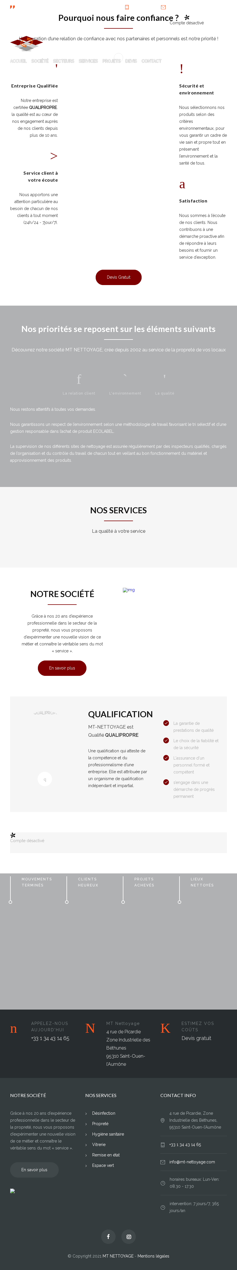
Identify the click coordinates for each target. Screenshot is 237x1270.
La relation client (79, 393)
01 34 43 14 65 (144, 7)
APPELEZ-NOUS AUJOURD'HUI (49, 1026)
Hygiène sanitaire (108, 1134)
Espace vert (103, 1165)
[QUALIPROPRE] (45, 779)
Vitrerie (98, 1144)
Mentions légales (153, 1256)
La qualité (165, 393)
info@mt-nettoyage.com (189, 7)
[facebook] (209, 21)
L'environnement (125, 393)
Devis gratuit (196, 1038)
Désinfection (103, 1113)
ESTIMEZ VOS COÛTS (198, 1026)
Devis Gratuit (118, 277)
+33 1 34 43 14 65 (50, 1038)
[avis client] (43, 1191)
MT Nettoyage (123, 1023)
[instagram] (220, 21)
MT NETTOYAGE (118, 1256)
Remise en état (106, 1155)
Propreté (100, 1123)
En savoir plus (62, 668)
